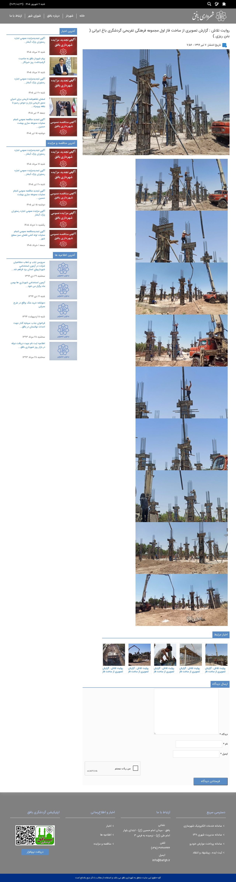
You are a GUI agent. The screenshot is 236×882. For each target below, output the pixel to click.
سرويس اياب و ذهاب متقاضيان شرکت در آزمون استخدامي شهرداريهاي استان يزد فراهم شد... (28, 266)
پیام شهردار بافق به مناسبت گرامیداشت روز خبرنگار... (32, 60)
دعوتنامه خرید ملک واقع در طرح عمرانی (29, 305)
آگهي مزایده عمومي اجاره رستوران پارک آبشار (28, 213)
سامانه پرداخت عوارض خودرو (206, 844)
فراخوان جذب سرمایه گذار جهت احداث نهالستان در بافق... (29, 325)
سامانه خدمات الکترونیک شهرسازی (203, 826)
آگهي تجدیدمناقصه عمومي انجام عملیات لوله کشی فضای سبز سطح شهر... (28, 235)
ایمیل (224, 754)
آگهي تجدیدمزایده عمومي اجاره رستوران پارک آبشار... (29, 40)
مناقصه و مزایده (102, 844)
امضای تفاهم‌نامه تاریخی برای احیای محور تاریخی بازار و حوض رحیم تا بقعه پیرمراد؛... (27, 102)
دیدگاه (224, 734)
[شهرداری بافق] (198, 16)
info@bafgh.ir (161, 860)
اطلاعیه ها (105, 835)
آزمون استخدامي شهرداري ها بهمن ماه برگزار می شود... (28, 284)
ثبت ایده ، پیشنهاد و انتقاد (207, 852)
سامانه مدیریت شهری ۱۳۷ (207, 835)
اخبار (108, 826)
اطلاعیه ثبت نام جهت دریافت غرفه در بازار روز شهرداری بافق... (28, 345)
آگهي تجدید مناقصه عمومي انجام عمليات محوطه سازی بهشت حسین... (29, 123)
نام (225, 744)
